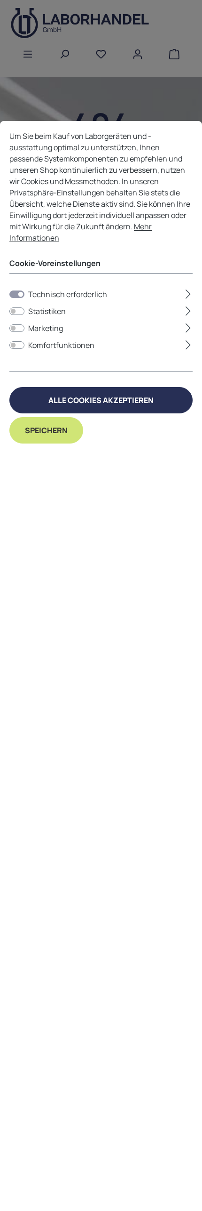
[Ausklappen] (188, 293)
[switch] (16, 311)
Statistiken (47, 311)
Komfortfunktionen (61, 345)
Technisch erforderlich (67, 294)
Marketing (45, 328)
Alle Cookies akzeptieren (101, 400)
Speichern (46, 430)
